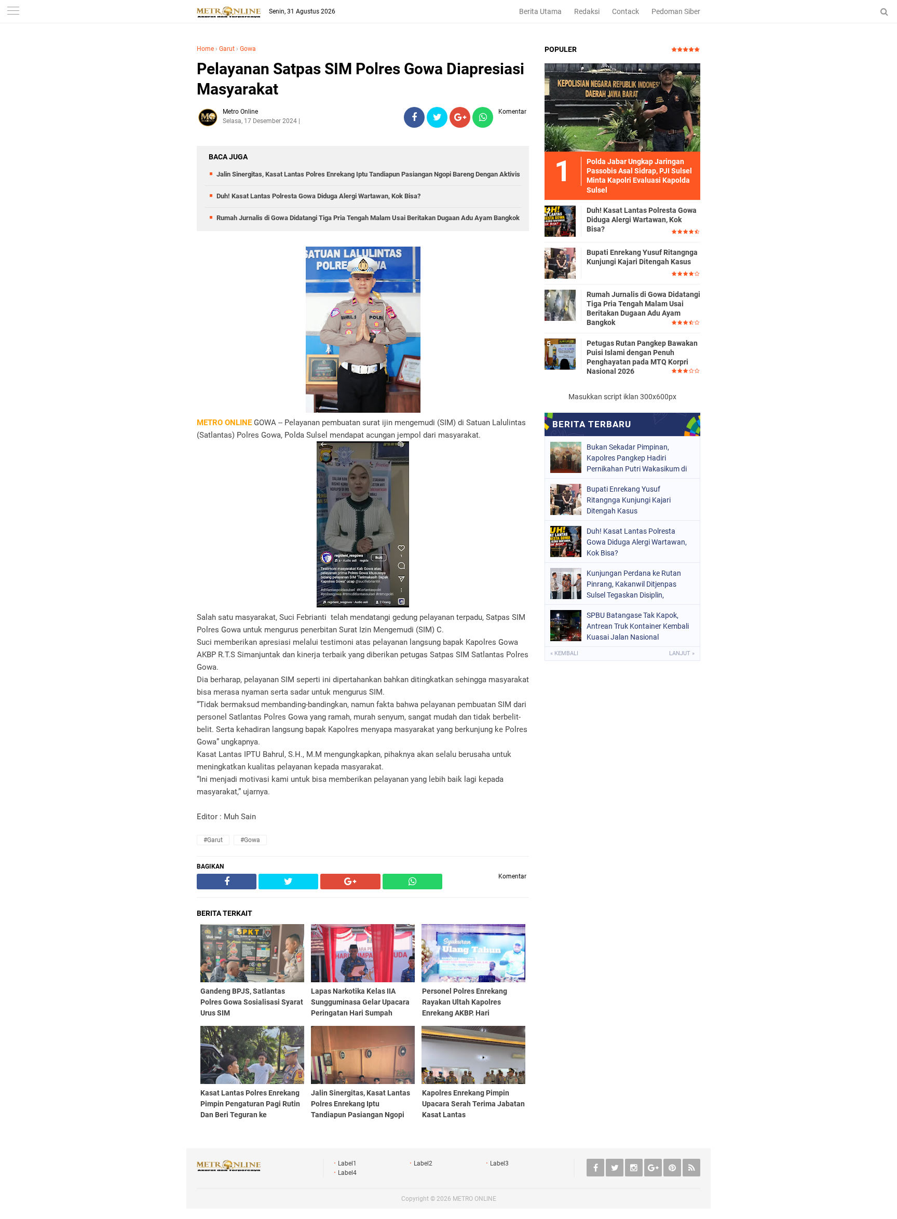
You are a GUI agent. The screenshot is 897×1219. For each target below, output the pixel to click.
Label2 (423, 1163)
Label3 (499, 1163)
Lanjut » (682, 653)
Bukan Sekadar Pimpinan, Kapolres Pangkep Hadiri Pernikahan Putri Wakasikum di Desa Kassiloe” (637, 458)
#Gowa (250, 840)
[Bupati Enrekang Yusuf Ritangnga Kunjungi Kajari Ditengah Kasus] (560, 263)
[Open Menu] (13, 11)
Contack (625, 11)
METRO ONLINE (474, 1198)
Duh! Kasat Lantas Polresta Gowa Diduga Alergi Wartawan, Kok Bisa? (318, 196)
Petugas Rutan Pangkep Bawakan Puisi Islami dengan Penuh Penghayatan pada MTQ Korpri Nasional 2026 (642, 357)
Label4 (347, 1172)
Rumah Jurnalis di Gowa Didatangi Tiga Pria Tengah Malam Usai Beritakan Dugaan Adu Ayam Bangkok (368, 218)
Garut (227, 48)
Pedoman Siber (675, 11)
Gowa (248, 48)
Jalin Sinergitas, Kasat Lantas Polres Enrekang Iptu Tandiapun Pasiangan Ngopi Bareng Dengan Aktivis (368, 174)
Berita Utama (540, 11)
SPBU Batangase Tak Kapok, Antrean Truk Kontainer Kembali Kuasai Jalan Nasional (638, 626)
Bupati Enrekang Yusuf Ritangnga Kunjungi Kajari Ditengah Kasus (642, 257)
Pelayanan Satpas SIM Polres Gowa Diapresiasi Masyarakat (360, 79)
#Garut (213, 840)
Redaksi (587, 11)
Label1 (347, 1163)
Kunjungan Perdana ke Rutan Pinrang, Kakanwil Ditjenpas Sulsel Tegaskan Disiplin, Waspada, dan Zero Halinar (634, 584)
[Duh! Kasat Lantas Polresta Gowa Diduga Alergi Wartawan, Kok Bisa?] (560, 221)
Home (205, 48)
